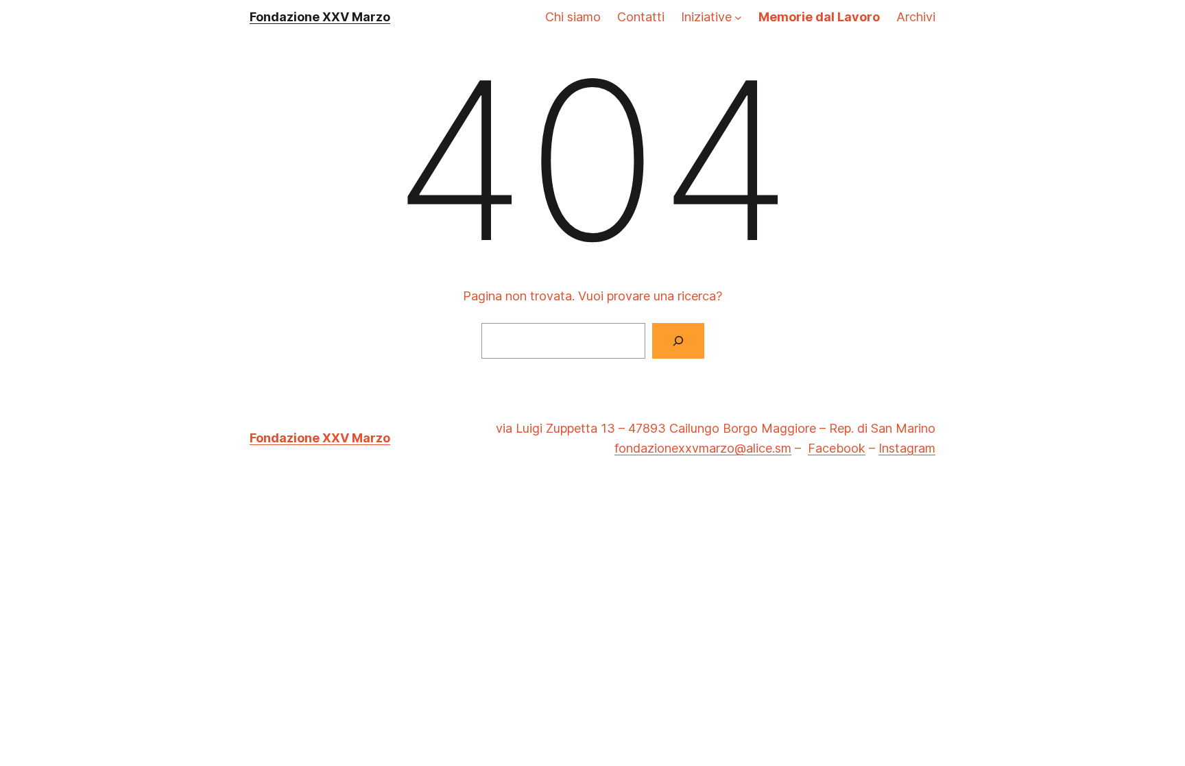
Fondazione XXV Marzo (320, 17)
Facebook (836, 448)
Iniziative (706, 17)
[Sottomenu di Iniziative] (738, 17)
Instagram (906, 448)
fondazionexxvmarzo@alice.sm (702, 448)
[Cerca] (678, 341)
